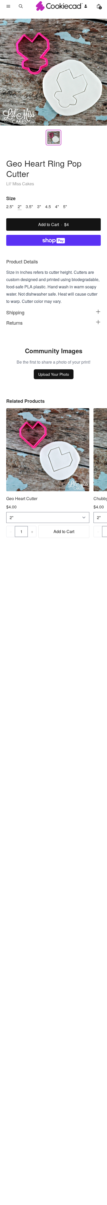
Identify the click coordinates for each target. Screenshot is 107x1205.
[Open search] (21, 6)
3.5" (29, 206)
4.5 (48, 206)
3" (39, 206)
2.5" (10, 206)
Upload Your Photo (53, 374)
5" (65, 206)
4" (57, 206)
